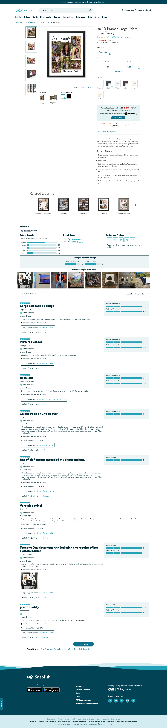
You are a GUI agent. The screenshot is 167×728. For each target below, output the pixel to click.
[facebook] (111, 700)
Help (78, 697)
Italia (74, 719)
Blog (78, 693)
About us (80, 686)
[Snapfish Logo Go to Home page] (25, 10)
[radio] (63, 96)
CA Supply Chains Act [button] (79, 721)
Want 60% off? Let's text (87, 703)
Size (98, 57)
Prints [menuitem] (27, 17)
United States (96, 719)
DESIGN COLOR (67, 92)
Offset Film (84, 213)
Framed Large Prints (31, 22)
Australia (106, 719)
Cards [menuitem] (35, 17)
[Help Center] (146, 10)
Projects (141, 10)
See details (124, 126)
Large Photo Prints (43, 649)
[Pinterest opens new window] (123, 700)
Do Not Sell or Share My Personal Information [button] (122, 721)
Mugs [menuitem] (97, 17)
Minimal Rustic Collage (124, 213)
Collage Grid (63, 213)
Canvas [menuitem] (57, 17)
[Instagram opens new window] (117, 700)
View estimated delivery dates (106, 131)
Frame (99, 78)
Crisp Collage (103, 213)
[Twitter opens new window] (134, 700)
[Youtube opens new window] (128, 700)
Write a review (123, 37)
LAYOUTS (42, 92)
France (60, 719)
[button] (75, 87)
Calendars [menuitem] (80, 17)
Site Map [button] (33, 721)
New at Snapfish (83, 690)
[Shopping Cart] (149, 10)
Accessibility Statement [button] (97, 721)
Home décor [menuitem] (68, 17)
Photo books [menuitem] (45, 17)
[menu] (90, 87)
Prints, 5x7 (86, 649)
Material (100, 48)
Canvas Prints (68, 649)
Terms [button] (41, 721)
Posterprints (19, 22)
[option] (31, 32)
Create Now (118, 118)
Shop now (100, 2)
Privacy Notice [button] (50, 721)
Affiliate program (83, 700)
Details (117, 42)
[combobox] (66, 10)
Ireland (67, 719)
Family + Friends (45, 22)
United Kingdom (83, 719)
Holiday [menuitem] (18, 17)
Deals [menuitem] (104, 17)
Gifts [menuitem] (90, 17)
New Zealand (115, 719)
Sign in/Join (129, 10)
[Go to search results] (90, 10)
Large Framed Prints (56, 649)
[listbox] (118, 52)
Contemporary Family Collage (43, 213)
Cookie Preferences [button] (63, 721)
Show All (117, 71)
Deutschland (51, 719)
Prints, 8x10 (78, 649)
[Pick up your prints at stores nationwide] (111, 689)
